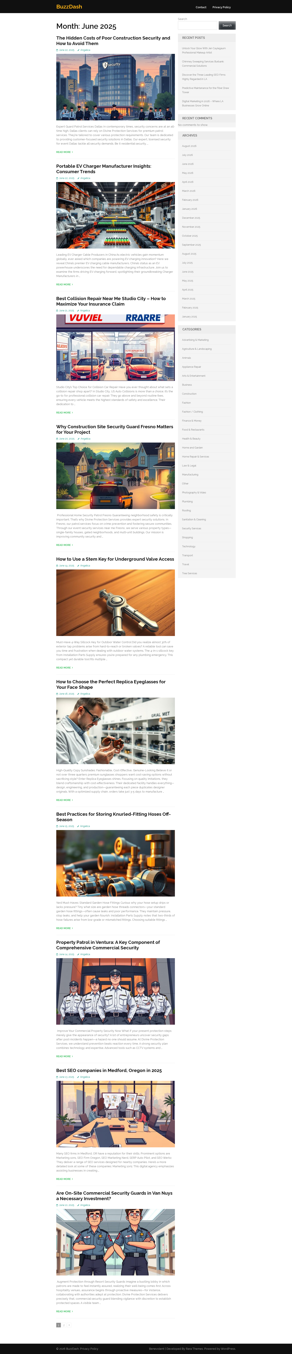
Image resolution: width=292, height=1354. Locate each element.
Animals (186, 357)
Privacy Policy (222, 7)
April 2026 (187, 181)
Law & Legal (189, 465)
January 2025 (189, 316)
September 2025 (191, 244)
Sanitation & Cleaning (194, 519)
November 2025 (191, 226)
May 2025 (187, 280)
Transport (187, 555)
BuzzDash (69, 6)
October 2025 (190, 235)
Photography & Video (194, 492)
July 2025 (187, 262)
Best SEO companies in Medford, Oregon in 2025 (109, 1070)
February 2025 (190, 307)
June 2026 (188, 164)
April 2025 (187, 289)
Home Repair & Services (195, 456)
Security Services (191, 528)
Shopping (187, 537)
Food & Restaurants (193, 429)
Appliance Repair (191, 366)
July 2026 (187, 155)
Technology (188, 546)
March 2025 (188, 298)
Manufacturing (190, 474)
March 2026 (188, 190)
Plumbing (187, 501)
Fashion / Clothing (192, 411)
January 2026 (189, 208)
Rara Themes (194, 1348)
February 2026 (190, 199)
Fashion (186, 402)
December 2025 (191, 217)
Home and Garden (192, 447)
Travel (185, 564)
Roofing (186, 510)
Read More (63, 152)
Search (182, 19)
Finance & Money (192, 420)
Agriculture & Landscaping (197, 348)
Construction (189, 393)
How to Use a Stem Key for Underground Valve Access (115, 559)
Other (185, 483)
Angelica (85, 50)
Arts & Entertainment (193, 375)
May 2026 (187, 173)
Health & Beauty (191, 438)
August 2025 (189, 253)
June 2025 (187, 271)
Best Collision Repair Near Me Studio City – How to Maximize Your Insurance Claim (111, 301)
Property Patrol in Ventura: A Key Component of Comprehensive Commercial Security (108, 945)
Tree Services (189, 573)
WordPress (228, 1348)
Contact (201, 7)
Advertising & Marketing (195, 339)
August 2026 (189, 146)
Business (187, 384)
